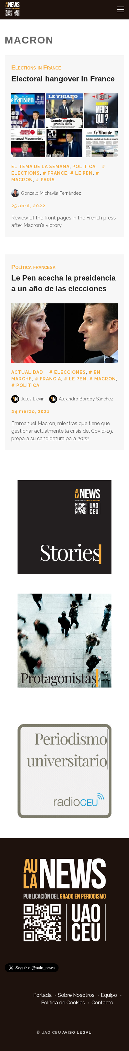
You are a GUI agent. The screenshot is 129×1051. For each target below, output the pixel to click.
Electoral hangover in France (63, 79)
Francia (50, 378)
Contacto (102, 1003)
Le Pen (84, 173)
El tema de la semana (40, 166)
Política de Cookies (63, 1003)
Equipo (109, 995)
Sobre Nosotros (76, 995)
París (48, 179)
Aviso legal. (77, 1032)
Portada (42, 995)
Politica (27, 385)
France (57, 173)
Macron (105, 378)
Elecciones (70, 372)
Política (83, 166)
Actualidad (27, 372)
